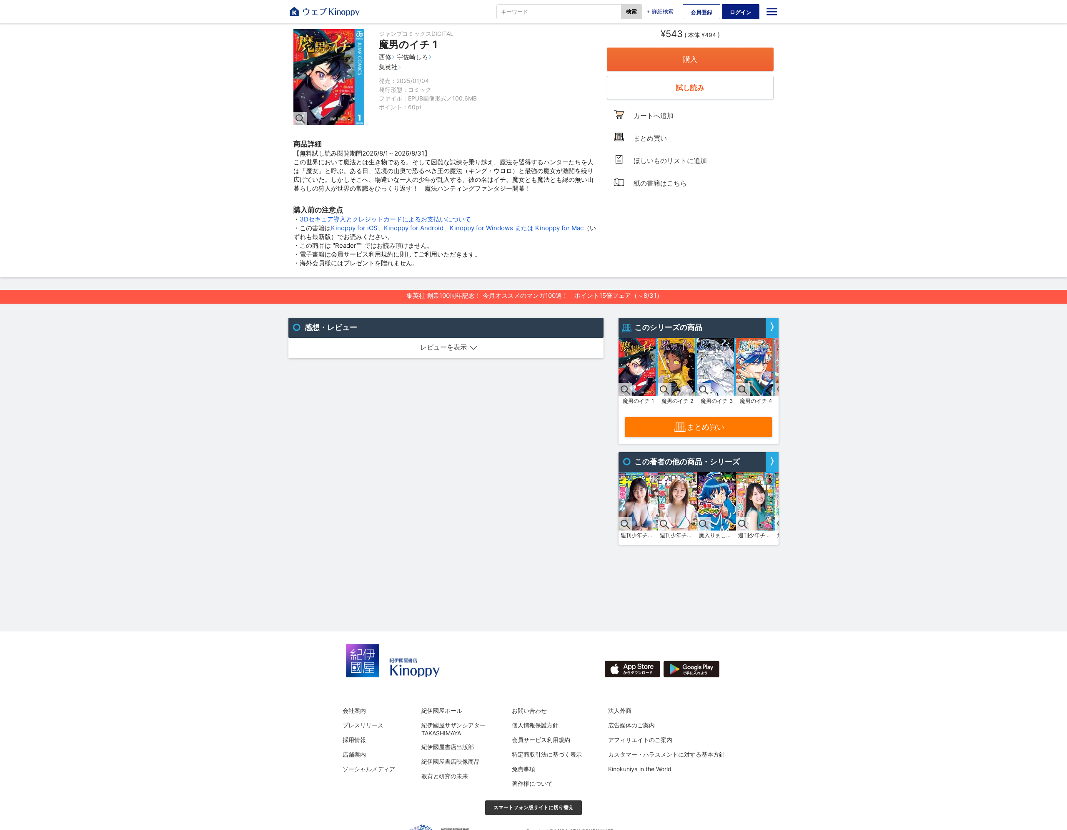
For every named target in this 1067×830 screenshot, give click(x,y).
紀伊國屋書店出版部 (447, 746)
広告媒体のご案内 (631, 725)
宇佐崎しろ (412, 57)
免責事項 (523, 768)
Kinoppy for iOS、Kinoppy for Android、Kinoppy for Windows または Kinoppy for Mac (457, 228)
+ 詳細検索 (660, 11)
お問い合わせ (529, 710)
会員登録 (701, 12)
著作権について (532, 783)
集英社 (388, 67)
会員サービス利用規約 (541, 739)
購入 (690, 59)
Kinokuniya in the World (639, 768)
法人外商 (619, 710)
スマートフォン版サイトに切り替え (533, 807)
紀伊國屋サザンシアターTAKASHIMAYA (453, 729)
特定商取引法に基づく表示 (547, 754)
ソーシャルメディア (369, 768)
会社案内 (354, 710)
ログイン (740, 12)
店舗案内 (354, 754)
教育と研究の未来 (444, 776)
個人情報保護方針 (535, 725)
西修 (385, 57)
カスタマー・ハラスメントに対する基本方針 (666, 754)
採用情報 (354, 739)
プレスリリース (363, 725)
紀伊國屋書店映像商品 (450, 761)
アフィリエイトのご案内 (640, 739)
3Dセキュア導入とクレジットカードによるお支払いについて (385, 219)
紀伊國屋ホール (441, 710)
